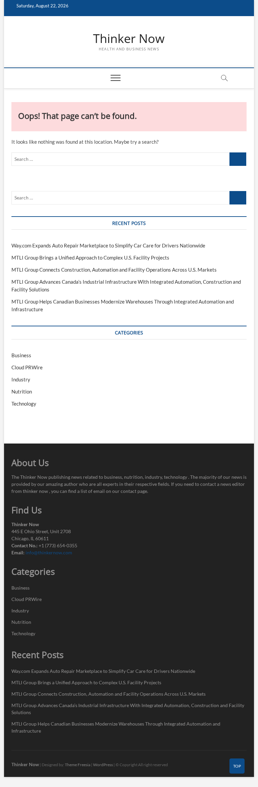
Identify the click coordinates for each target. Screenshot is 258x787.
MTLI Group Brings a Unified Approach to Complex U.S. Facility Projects (90, 257)
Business (21, 355)
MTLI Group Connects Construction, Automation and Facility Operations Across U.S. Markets (114, 270)
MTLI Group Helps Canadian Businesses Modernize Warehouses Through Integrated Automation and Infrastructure (115, 727)
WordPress (103, 764)
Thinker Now (129, 38)
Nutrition (21, 391)
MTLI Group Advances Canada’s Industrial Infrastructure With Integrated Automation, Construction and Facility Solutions (127, 708)
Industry (20, 379)
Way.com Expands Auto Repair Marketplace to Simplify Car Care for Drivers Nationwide (108, 245)
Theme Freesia (77, 764)
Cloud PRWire (27, 367)
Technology (23, 404)
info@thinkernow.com (49, 552)
